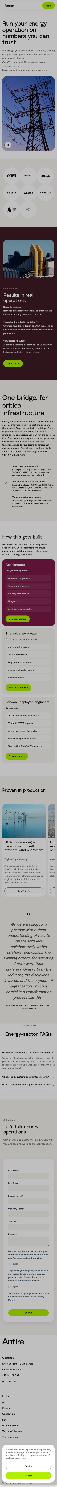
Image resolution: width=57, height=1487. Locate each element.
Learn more (20, 1457)
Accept (28, 1475)
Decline (28, 1466)
